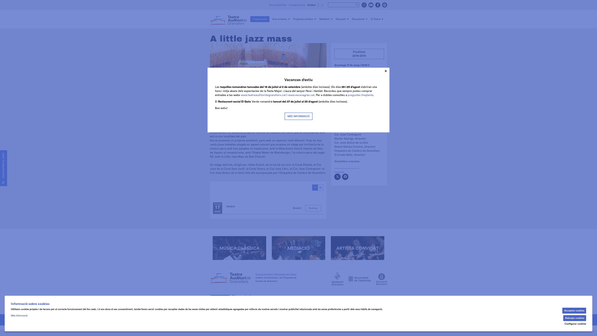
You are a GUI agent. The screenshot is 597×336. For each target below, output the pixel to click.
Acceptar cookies (574, 310)
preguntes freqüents (360, 95)
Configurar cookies (575, 324)
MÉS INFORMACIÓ (298, 116)
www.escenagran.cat (301, 95)
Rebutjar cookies (574, 318)
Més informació (19, 316)
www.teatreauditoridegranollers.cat (264, 95)
